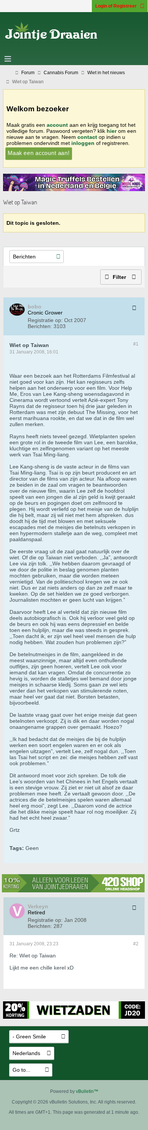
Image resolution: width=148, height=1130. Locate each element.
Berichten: (40, 326)
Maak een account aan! (38, 152)
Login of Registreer (116, 6)
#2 (136, 943)
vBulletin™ (87, 1091)
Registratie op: (45, 320)
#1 (136, 344)
